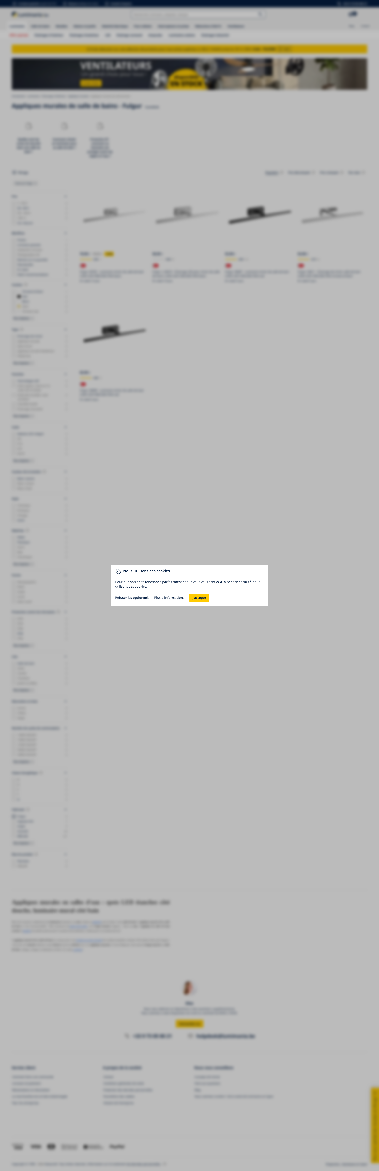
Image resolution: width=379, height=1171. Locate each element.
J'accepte (199, 597)
